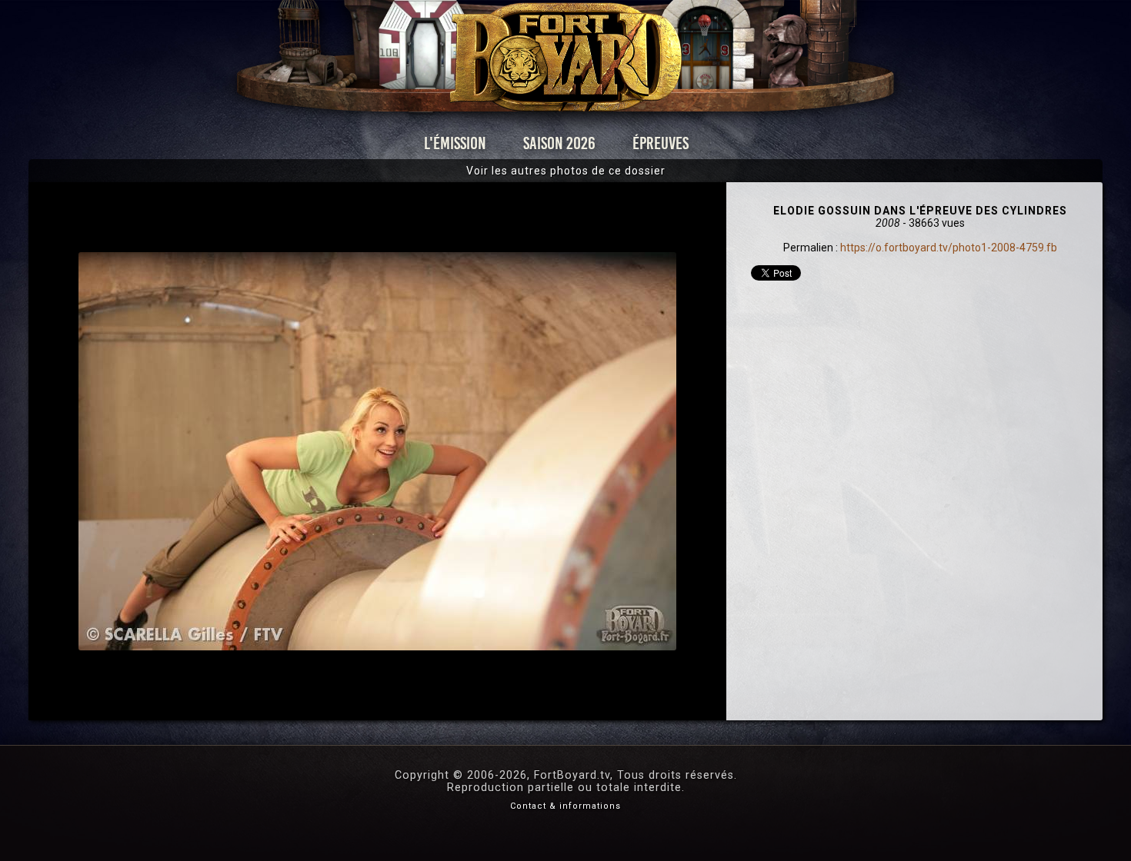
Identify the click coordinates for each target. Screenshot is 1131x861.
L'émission (455, 143)
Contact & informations (565, 806)
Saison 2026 (559, 143)
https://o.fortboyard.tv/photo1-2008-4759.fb (948, 247)
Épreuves (660, 143)
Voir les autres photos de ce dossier (566, 171)
